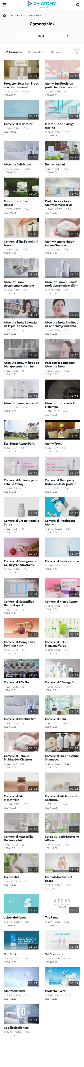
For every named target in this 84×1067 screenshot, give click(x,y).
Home (4, 15)
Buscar (77, 52)
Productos (16, 15)
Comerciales (34, 15)
